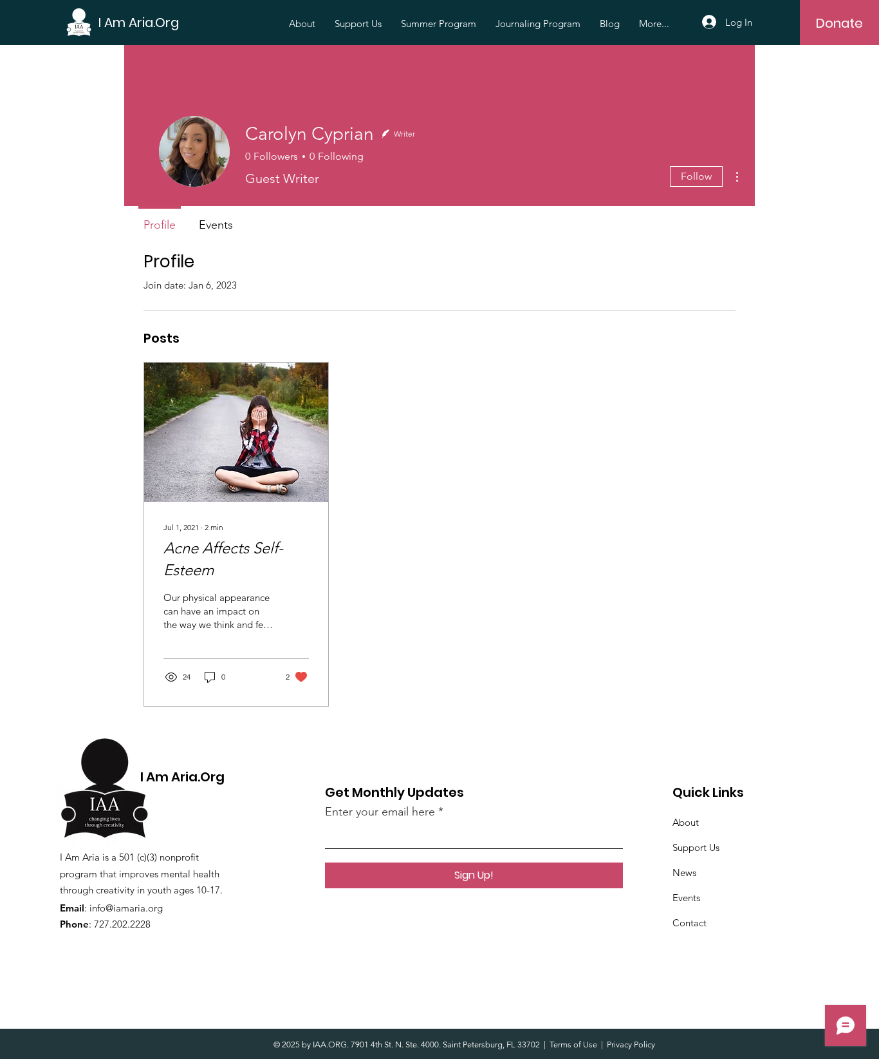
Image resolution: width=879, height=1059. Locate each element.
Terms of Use (573, 1044)
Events (686, 898)
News (684, 872)
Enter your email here (380, 811)
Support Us (695, 847)
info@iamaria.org (126, 908)
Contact (689, 923)
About (685, 822)
